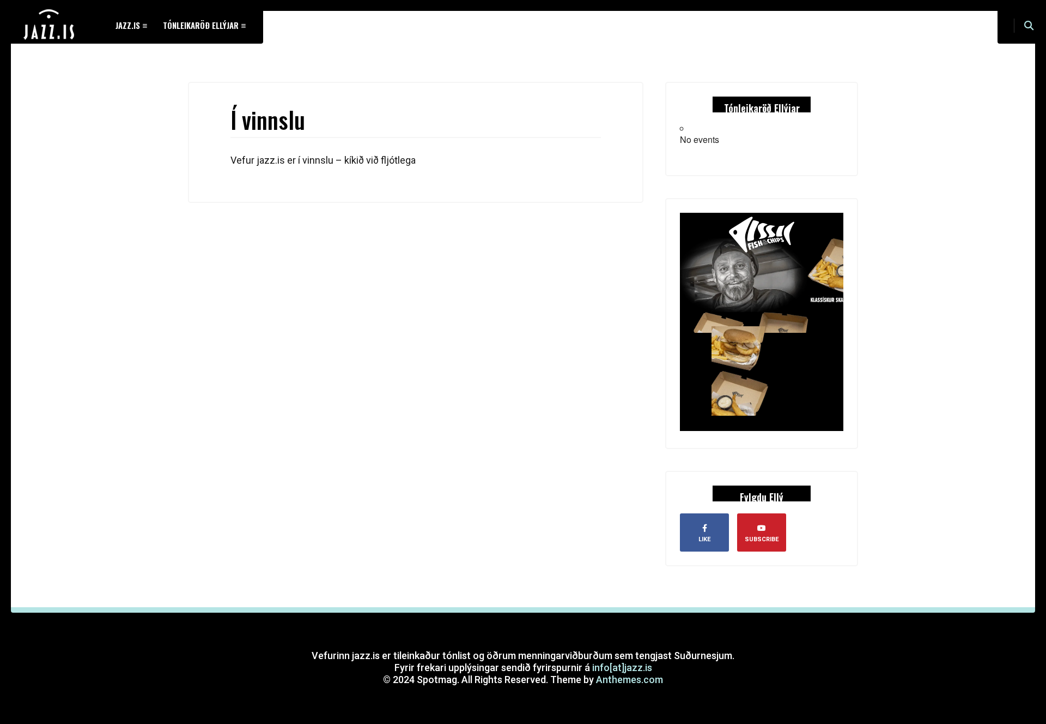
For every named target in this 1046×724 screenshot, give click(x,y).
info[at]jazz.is (622, 667)
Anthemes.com (629, 679)
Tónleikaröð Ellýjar (201, 25)
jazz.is (127, 25)
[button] (1029, 25)
